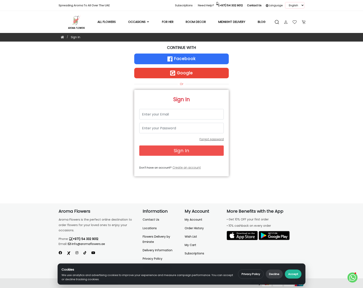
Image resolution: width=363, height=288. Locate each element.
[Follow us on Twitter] (68, 252)
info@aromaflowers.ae (88, 244)
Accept (293, 274)
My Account (193, 219)
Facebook (184, 59)
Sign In (75, 37)
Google (184, 73)
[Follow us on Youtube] (95, 252)
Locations (150, 228)
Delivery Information (157, 250)
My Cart (190, 245)
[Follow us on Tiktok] (84, 252)
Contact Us (151, 219)
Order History (194, 228)
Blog (262, 22)
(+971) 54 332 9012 (84, 239)
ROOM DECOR (196, 22)
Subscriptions (194, 253)
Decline (274, 274)
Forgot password (212, 139)
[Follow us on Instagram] (76, 252)
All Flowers (106, 22)
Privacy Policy (251, 274)
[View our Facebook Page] (60, 252)
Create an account (186, 167)
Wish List (191, 236)
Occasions (137, 22)
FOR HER (168, 22)
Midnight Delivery (231, 22)
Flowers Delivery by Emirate (156, 239)
